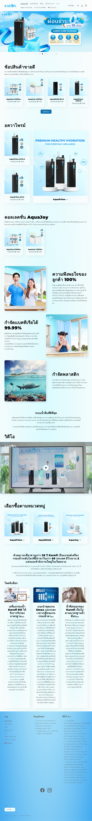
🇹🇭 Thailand (8, 743)
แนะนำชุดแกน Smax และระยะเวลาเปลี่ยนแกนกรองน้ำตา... (46, 611)
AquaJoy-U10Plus (13, 99)
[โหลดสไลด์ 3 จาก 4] (45, 54)
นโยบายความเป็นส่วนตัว (25, 815)
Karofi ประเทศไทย (10, 740)
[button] (52, 7)
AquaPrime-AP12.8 (78, 100)
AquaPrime (59, 199)
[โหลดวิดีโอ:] (46, 468)
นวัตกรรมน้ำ (8, 721)
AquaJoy (74, 540)
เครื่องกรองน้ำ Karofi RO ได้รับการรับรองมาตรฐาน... (17, 611)
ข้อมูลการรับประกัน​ (10, 736)
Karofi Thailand (13, 815)
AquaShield (44, 540)
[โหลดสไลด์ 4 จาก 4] (47, 54)
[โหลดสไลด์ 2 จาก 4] (42, 54)
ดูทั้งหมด (46, 111)
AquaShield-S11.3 (57, 99)
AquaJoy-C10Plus (35, 99)
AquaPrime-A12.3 (17, 197)
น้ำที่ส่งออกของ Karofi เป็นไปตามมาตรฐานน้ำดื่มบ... (75, 611)
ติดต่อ (6, 727)
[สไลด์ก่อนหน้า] (35, 54)
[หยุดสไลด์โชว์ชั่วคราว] (57, 54)
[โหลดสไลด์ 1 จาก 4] (39, 54)
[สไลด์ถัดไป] (52, 54)
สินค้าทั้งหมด (8, 724)
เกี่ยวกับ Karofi (8, 730)
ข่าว (5, 733)
